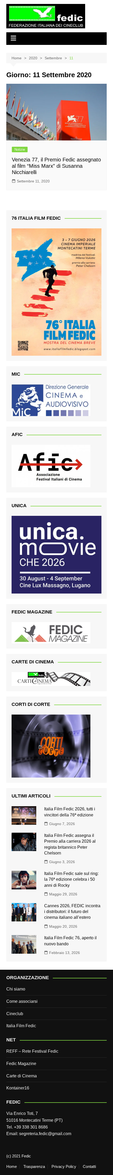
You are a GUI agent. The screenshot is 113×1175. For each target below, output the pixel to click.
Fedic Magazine (21, 1063)
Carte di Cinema (21, 1076)
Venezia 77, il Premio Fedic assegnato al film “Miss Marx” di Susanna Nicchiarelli (56, 166)
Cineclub (14, 1013)
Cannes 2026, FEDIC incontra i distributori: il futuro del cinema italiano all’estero (72, 912)
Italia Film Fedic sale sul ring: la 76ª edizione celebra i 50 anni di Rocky (71, 879)
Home (11, 1166)
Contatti (89, 1166)
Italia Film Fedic (21, 1026)
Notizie (19, 149)
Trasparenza (34, 1166)
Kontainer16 (17, 1088)
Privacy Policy (64, 1166)
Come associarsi (22, 1001)
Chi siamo (15, 989)
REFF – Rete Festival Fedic (32, 1051)
